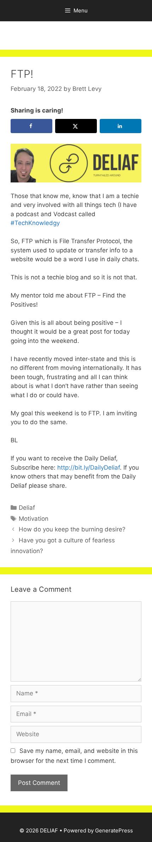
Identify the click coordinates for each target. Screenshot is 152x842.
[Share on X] (76, 126)
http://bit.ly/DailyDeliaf (87, 467)
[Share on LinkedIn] (120, 126)
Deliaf (27, 507)
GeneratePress (114, 830)
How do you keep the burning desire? (72, 529)
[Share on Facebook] (31, 126)
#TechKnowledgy (35, 222)
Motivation (33, 518)
